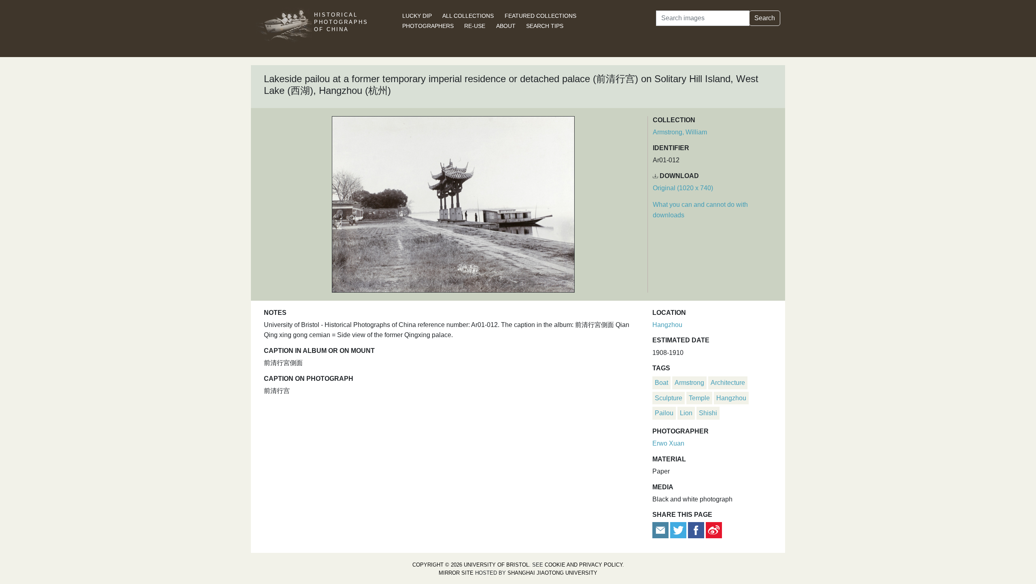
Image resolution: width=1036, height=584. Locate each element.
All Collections (468, 16)
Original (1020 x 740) (683, 188)
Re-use (474, 26)
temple (699, 398)
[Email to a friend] (661, 529)
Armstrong (689, 382)
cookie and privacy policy (583, 565)
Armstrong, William (680, 132)
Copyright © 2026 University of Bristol (470, 565)
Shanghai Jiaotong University (552, 573)
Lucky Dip (417, 16)
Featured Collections (540, 16)
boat (661, 382)
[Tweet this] (679, 529)
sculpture (668, 398)
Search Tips (544, 26)
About (506, 26)
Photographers (428, 26)
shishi (708, 413)
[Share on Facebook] (696, 529)
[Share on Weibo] (714, 529)
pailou (664, 413)
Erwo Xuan (668, 443)
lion (686, 413)
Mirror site (456, 573)
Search (764, 18)
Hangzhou (667, 324)
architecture (728, 382)
